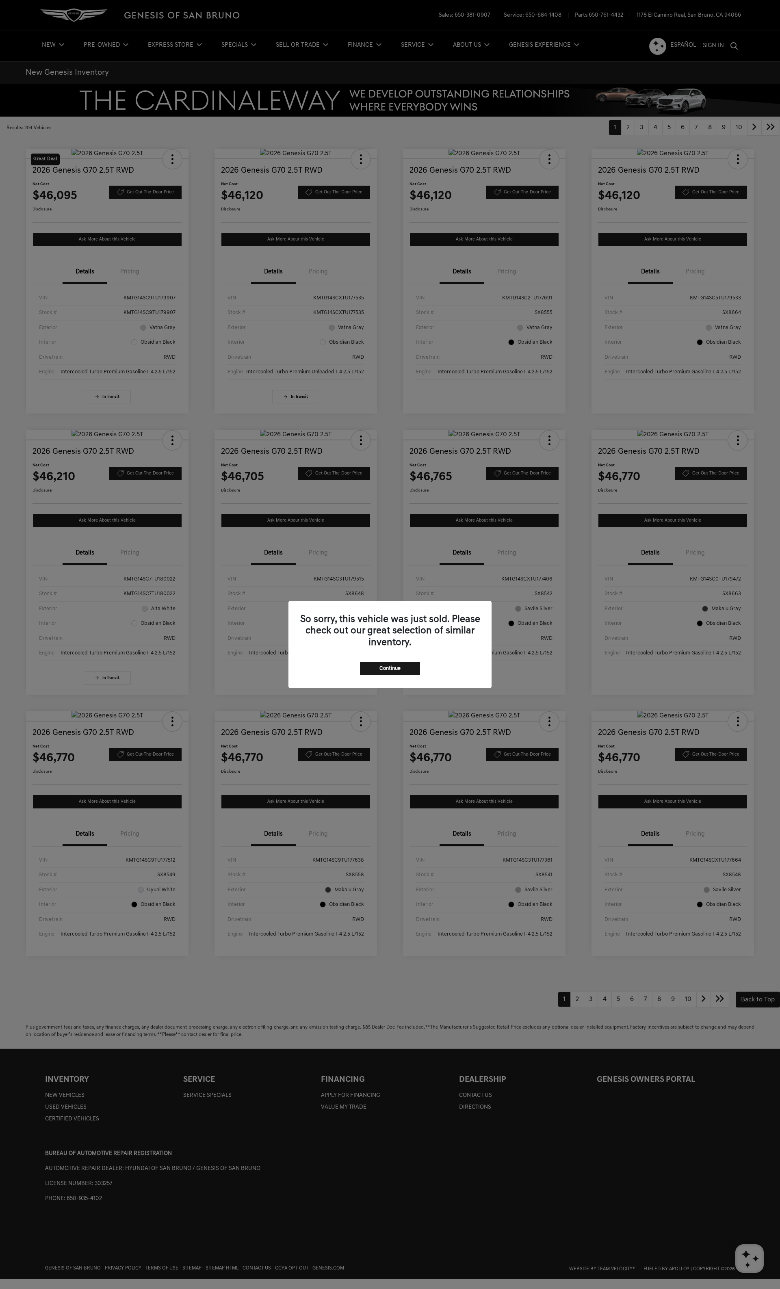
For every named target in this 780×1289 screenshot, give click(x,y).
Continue (390, 668)
